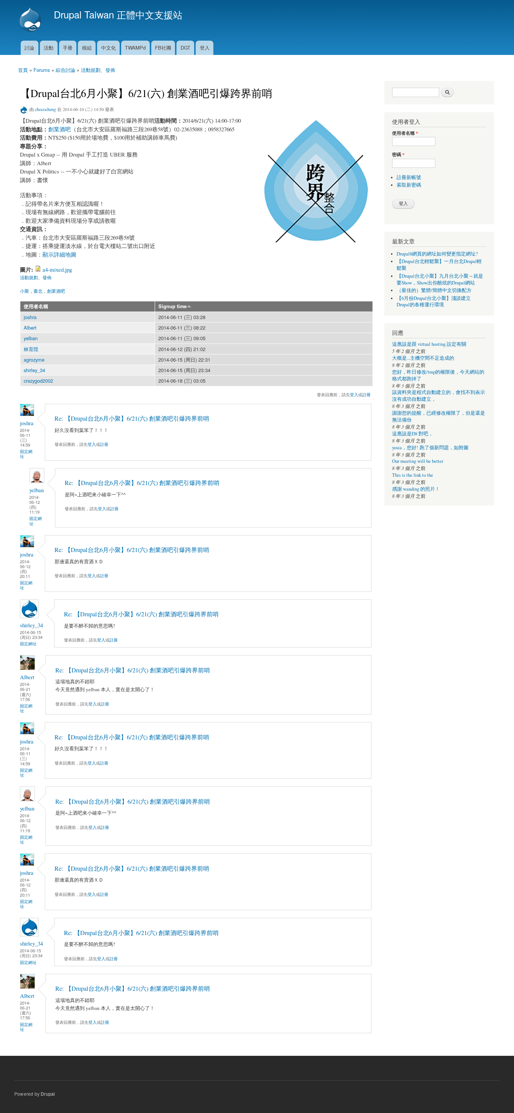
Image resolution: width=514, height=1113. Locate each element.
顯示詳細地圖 (59, 254)
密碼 (398, 155)
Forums (41, 69)
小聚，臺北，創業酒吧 (42, 290)
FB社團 (163, 47)
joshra (30, 317)
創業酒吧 (59, 129)
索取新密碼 (409, 185)
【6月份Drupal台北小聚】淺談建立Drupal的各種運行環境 (434, 301)
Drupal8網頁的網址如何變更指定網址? (437, 254)
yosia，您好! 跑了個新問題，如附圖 (430, 447)
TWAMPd (135, 47)
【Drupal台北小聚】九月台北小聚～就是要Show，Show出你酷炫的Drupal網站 (440, 279)
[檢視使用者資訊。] (27, 414)
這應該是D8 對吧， (412, 433)
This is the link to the (412, 475)
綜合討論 (65, 69)
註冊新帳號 (409, 177)
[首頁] (31, 20)
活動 (48, 47)
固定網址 (26, 454)
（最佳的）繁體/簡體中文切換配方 (434, 290)
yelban (31, 338)
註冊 (366, 394)
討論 (29, 47)
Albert (30, 327)
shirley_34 (34, 370)
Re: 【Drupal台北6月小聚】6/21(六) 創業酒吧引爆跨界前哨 (132, 418)
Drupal (48, 1093)
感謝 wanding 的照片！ (416, 489)
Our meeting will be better (417, 461)
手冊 (68, 47)
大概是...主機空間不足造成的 (423, 358)
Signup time (172, 306)
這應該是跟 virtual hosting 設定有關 (429, 344)
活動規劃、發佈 (98, 69)
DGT (185, 47)
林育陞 (31, 349)
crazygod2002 (38, 380)
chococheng (45, 109)
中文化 (108, 47)
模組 (87, 47)
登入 (205, 47)
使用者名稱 (36, 306)
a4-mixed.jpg (57, 269)
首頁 (23, 69)
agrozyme (34, 359)
